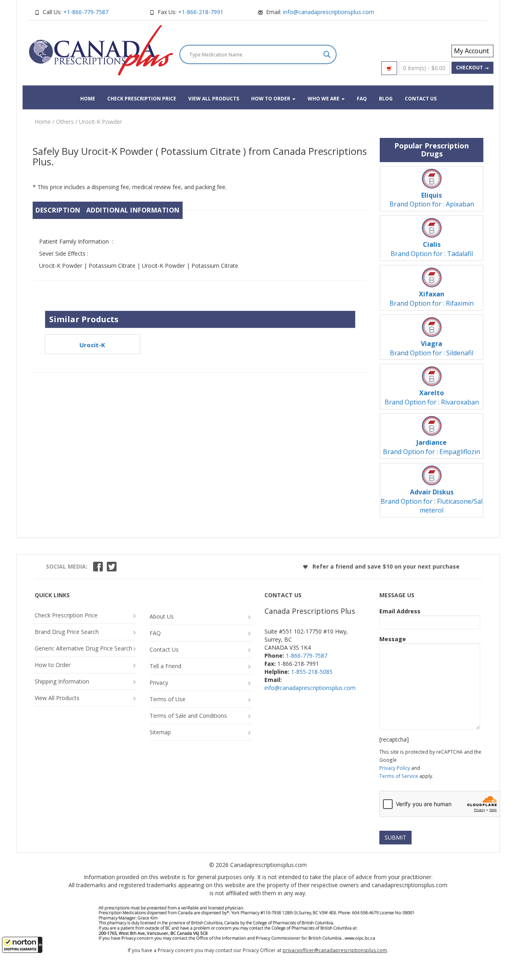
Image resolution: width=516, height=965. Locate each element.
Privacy (159, 682)
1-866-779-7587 (306, 655)
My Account (471, 50)
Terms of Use (167, 699)
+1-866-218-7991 (200, 12)
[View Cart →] (389, 68)
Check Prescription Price (141, 98)
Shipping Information (62, 681)
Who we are (324, 98)
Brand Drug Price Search (67, 632)
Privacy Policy (394, 768)
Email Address (399, 611)
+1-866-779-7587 (85, 12)
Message (392, 639)
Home (87, 98)
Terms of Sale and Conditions (188, 715)
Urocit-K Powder (100, 121)
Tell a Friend (165, 666)
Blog (386, 98)
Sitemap (160, 732)
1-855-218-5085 (312, 671)
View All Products (213, 98)
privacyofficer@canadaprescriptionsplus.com (335, 950)
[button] (22, 945)
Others (65, 121)
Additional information (133, 210)
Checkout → (472, 67)
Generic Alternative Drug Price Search (83, 648)
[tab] (58, 210)
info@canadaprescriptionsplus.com (328, 12)
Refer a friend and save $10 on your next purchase (385, 566)
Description (58, 210)
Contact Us (421, 98)
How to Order (271, 98)
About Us (162, 616)
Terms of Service (398, 776)
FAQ (362, 98)
